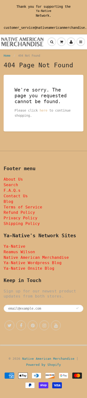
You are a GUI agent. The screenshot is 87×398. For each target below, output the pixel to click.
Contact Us (16, 196)
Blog (8, 201)
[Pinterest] (32, 325)
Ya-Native (43, 11)
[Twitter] (9, 325)
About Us (13, 179)
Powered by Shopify (43, 365)
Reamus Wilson (19, 252)
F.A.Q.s (12, 190)
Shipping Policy (22, 223)
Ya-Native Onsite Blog (29, 268)
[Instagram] (44, 325)
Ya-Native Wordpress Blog (33, 262)
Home (7, 55)
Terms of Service (23, 207)
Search (11, 185)
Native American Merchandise (36, 257)
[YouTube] (56, 325)
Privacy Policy (20, 218)
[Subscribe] (77, 308)
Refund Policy (19, 212)
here (43, 110)
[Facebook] (21, 325)
